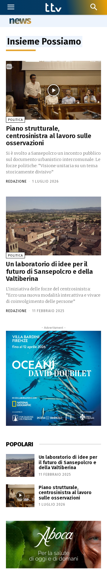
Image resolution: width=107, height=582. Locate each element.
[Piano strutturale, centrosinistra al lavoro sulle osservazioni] (53, 90)
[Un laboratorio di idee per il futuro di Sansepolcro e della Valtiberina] (53, 226)
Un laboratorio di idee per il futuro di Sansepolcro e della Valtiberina (49, 271)
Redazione (16, 181)
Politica (15, 120)
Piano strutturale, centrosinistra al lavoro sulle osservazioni (48, 135)
